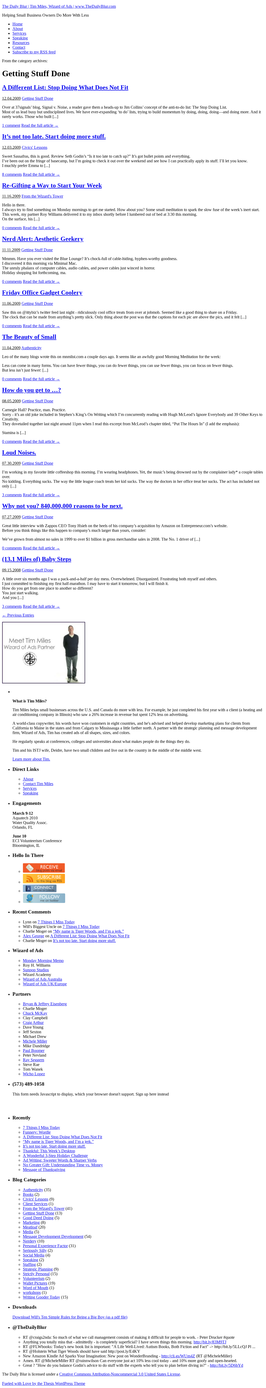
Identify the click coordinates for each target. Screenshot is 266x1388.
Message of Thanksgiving (44, 1169)
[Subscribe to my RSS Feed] (44, 882)
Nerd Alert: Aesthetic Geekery (42, 238)
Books (28, 1194)
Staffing (29, 1264)
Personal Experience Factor (45, 1246)
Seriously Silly (35, 1250)
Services (19, 33)
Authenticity (31, 348)
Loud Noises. (19, 452)
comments (12, 174)
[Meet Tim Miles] (43, 682)
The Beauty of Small (29, 336)
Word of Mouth (35, 1288)
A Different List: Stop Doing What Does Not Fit (65, 87)
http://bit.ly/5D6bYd (226, 1365)
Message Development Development (53, 1236)
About (17, 28)
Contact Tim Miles (38, 784)
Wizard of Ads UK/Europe (45, 984)
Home (17, 24)
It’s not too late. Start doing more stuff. (54, 136)
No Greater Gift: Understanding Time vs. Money (63, 1165)
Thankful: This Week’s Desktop (49, 1151)
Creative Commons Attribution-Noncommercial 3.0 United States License (119, 1374)
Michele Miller (35, 1041)
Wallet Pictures (35, 1283)
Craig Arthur (33, 1022)
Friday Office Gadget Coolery (42, 292)
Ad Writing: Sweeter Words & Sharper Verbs (60, 1160)
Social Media (33, 1255)
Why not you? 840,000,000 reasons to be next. (62, 506)
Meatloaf (30, 1227)
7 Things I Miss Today (56, 922)
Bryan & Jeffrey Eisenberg (45, 1004)
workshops (32, 1292)
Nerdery (29, 1241)
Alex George (33, 936)
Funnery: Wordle (37, 1132)
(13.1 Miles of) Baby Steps (36, 559)
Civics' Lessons (34, 147)
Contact (18, 47)
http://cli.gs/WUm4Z (178, 1356)
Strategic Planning (38, 1269)
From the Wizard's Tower (42, 196)
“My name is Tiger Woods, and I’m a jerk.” (88, 931)
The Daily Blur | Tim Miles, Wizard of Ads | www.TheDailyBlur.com (59, 6)
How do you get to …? (31, 390)
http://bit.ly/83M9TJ (210, 1342)
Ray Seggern (33, 1060)
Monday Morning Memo (43, 960)
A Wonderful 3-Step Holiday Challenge (55, 1155)
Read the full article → (39, 125)
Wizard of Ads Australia (42, 979)
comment (11, 125)
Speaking (20, 38)
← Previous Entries (18, 615)
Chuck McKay (35, 1013)
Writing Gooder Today (41, 1297)
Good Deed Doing (38, 1218)
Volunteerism (33, 1278)
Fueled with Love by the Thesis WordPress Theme (43, 1383)
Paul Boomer (33, 1050)
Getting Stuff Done (37, 98)
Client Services (35, 1204)
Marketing (31, 1222)
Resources (20, 42)
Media (28, 1232)
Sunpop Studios (36, 970)
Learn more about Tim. (31, 759)
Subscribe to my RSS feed (34, 52)
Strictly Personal (36, 1274)
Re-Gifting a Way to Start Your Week (52, 185)
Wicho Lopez (34, 1074)
